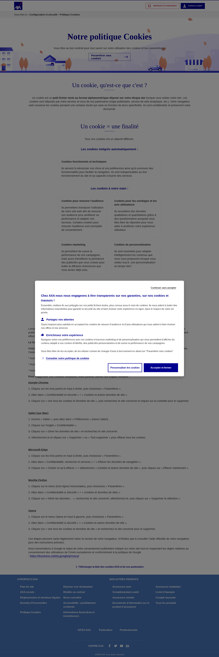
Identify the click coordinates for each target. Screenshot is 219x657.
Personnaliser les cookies (125, 367)
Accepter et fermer (160, 367)
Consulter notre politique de (67, 358)
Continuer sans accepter (163, 287)
